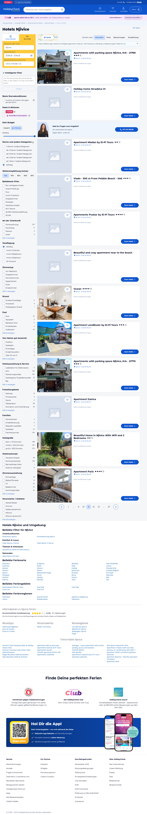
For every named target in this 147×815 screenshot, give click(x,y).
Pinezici (5, 570)
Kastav (74, 577)
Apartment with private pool (48, 645)
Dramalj (75, 573)
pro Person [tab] (16, 128)
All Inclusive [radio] (11, 261)
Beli (107, 577)
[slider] (35, 136)
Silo (107, 579)
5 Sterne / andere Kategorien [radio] (17, 147)
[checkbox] (19, 101)
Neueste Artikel (115, 785)
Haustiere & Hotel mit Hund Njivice (15, 550)
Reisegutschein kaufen (15, 785)
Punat (39, 575)
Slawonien (76, 599)
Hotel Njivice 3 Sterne (45, 543)
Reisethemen (114, 781)
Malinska (109, 575)
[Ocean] (54, 303)
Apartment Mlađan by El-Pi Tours (93, 142)
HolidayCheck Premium (15, 789)
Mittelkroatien (42, 599)
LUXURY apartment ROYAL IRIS (49, 652)
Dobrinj (5, 579)
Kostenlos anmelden (132, 17)
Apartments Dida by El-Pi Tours (49, 648)
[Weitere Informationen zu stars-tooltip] (33, 142)
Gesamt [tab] (6, 128)
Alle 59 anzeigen (9, 519)
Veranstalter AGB (82, 764)
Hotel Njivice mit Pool (10, 556)
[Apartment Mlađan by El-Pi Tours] (54, 156)
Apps (8, 793)
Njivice (5, 573)
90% (25, 176)
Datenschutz (80, 772)
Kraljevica (40, 563)
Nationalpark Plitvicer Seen (12, 587)
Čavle (39, 566)
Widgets (44, 768)
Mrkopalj (5, 575)
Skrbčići (5, 577)
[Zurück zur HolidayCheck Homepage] (12, 9)
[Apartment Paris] (54, 485)
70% (12, 176)
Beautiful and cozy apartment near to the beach (103, 252)
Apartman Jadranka (79, 657)
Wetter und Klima (44, 627)
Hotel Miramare (8, 652)
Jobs (111, 777)
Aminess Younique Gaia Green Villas (16, 650)
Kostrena (5, 566)
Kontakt (120, 2)
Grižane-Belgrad (112, 570)
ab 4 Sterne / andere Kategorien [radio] (19, 150)
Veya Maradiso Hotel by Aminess (14, 657)
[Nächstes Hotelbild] (69, 67)
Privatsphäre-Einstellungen (86, 777)
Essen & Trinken (8, 631)
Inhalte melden (12, 801)
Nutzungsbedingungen (84, 768)
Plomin (39, 570)
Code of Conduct (47, 777)
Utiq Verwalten (81, 781)
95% (32, 176)
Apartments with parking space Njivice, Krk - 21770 (105, 361)
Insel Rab (40, 587)
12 (94, 507)
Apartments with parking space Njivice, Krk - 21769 (105, 52)
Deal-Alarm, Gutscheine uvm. (18, 777)
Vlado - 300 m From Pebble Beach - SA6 (98, 178)
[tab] (10, 37)
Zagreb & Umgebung (80, 597)
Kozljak (74, 568)
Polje (73, 566)
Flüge (74, 634)
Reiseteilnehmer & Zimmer (15, 60)
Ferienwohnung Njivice (46, 536)
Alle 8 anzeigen (8, 333)
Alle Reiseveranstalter (15, 797)
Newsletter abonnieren (15, 781)
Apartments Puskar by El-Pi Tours (94, 214)
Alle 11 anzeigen (8, 238)
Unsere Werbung (116, 768)
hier (124, 44)
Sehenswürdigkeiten (10, 627)
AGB (77, 785)
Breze (74, 575)
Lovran (108, 566)
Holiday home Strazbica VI (90, 89)
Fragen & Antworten (14, 772)
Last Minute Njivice (79, 627)
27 (109, 507)
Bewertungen (119, 37)
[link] (100, 9)
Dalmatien (6, 597)
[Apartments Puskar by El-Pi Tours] (54, 228)
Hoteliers (44, 764)
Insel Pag (75, 587)
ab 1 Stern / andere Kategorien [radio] (18, 161)
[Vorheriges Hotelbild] (40, 67)
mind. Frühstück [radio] (13, 250)
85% (19, 176)
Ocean (77, 288)
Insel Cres (6, 589)
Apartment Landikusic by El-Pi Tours (96, 325)
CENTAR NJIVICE (78, 650)
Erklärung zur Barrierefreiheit (87, 793)
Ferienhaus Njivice (9, 536)
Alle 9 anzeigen (8, 410)
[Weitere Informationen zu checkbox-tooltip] (33, 100)
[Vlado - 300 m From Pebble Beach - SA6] (54, 192)
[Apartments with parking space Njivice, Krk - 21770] (54, 375)
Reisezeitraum (10, 52)
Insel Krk (40, 589)
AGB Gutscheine (81, 789)
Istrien (4, 599)
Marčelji (40, 579)
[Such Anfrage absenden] (62, 9)
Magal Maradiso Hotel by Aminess (15, 654)
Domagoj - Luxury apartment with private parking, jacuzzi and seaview (88, 646)
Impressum (79, 801)
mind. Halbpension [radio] (13, 254)
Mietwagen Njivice (79, 631)
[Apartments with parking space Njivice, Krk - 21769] (54, 67)
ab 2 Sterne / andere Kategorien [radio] (19, 157)
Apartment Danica (85, 399)
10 (84, 507)
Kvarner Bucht (42, 597)
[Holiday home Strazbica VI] (54, 103)
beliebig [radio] (9, 165)
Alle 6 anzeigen (8, 359)
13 (99, 507)
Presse (111, 772)
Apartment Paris (84, 471)
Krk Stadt (109, 573)
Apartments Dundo (44, 650)
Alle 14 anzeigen (8, 291)
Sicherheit (79, 797)
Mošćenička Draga (44, 573)
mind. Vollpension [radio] (13, 258)
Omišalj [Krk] (111, 568)
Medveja (75, 563)
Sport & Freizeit (8, 629)
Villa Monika (76, 652)
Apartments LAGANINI (45, 654)
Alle (5, 176)
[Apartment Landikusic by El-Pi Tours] (54, 339)
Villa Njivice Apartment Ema (117, 645)
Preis (108, 37)
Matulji (5, 568)
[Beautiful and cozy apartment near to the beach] (54, 266)
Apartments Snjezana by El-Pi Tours (85, 654)
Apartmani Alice (113, 661)
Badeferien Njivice (79, 629)
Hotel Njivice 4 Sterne (10, 543)
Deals (7, 2)
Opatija (40, 577)
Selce (74, 579)
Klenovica (6, 563)
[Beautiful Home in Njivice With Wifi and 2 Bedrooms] (54, 449)
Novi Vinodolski (112, 563)
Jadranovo (75, 570)
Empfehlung (133, 37)
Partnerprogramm (48, 772)
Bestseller (99, 37)
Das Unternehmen (116, 764)
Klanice (40, 568)
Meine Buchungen (13, 764)
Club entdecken (115, 17)
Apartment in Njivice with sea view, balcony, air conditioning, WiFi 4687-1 (121, 649)
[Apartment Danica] (54, 413)
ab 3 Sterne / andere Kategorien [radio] (19, 154)
